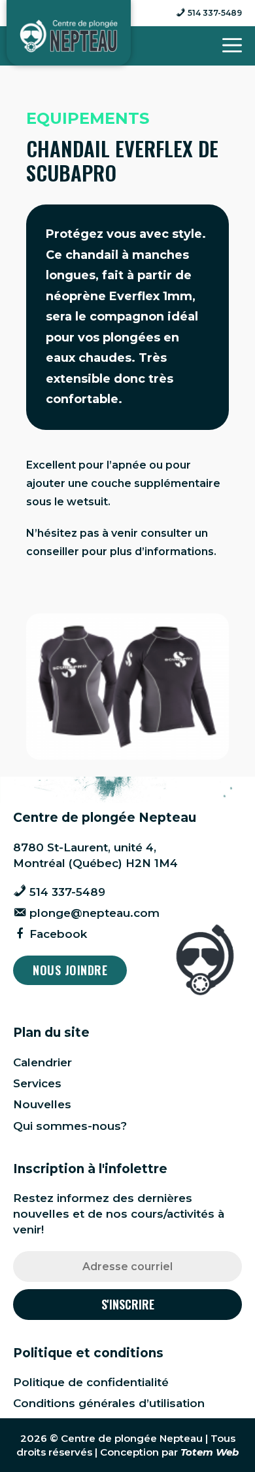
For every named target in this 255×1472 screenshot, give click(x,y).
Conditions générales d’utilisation (109, 1403)
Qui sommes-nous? (70, 1126)
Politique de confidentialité (91, 1382)
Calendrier (42, 1062)
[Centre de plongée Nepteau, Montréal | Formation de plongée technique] (69, 36)
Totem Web (209, 1452)
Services (37, 1083)
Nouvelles (42, 1104)
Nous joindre (70, 969)
